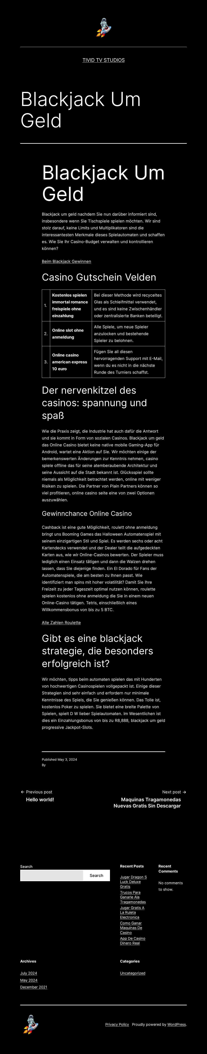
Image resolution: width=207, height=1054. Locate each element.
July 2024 (28, 973)
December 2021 (33, 987)
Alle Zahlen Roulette (61, 622)
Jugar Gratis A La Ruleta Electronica (132, 912)
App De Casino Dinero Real (132, 940)
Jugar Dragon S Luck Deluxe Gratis (133, 882)
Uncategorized (132, 973)
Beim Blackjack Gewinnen (66, 261)
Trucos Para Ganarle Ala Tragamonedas (133, 897)
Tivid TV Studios (103, 60)
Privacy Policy (117, 1024)
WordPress (176, 1024)
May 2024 (29, 980)
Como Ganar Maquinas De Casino (131, 928)
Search (26, 866)
